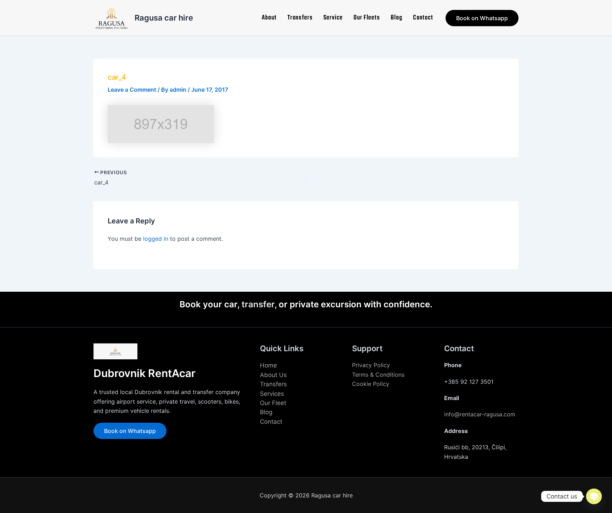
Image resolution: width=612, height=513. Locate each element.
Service (333, 18)
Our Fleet (273, 402)
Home (268, 365)
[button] (482, 18)
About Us (273, 374)
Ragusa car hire (164, 17)
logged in (155, 238)
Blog (396, 18)
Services (272, 393)
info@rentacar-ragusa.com (479, 414)
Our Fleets (366, 18)
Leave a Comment (132, 89)
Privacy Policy (371, 365)
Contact (423, 18)
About (269, 18)
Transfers (300, 18)
